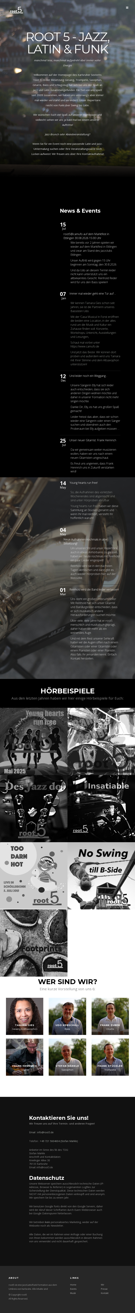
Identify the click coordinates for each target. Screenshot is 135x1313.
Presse (104, 1288)
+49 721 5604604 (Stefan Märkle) (59, 1141)
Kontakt (104, 1293)
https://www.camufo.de (84, 346)
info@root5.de (45, 1132)
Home (73, 1284)
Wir (102, 1284)
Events (73, 1288)
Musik (73, 1293)
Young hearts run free (84, 506)
